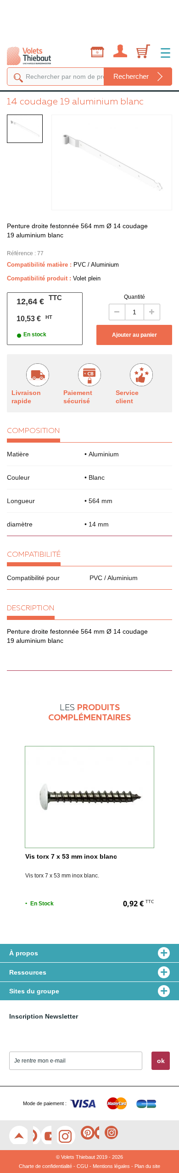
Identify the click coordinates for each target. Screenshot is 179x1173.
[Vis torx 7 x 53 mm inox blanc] (89, 797)
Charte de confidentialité (45, 1166)
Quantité (134, 297)
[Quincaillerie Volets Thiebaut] (29, 54)
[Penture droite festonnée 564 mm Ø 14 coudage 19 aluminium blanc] (25, 129)
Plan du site (147, 1166)
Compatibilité (34, 555)
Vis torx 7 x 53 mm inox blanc (71, 856)
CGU (82, 1166)
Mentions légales (111, 1166)
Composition (33, 431)
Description (31, 608)
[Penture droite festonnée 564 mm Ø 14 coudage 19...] (112, 162)
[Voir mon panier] (141, 55)
